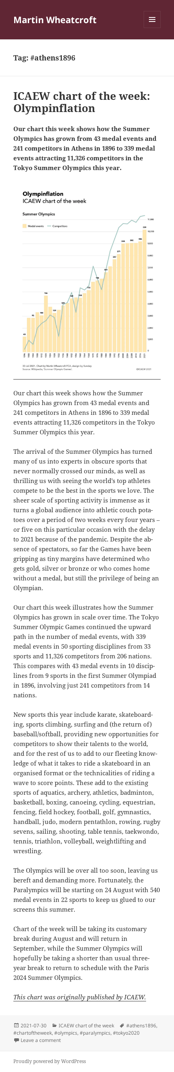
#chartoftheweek (32, 1032)
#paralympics (95, 1032)
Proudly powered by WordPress (49, 1061)
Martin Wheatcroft (55, 19)
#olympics (65, 1032)
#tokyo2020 (126, 1032)
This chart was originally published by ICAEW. (79, 997)
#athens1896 (141, 1025)
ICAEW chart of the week (86, 1025)
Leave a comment (41, 1040)
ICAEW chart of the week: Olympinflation (81, 101)
